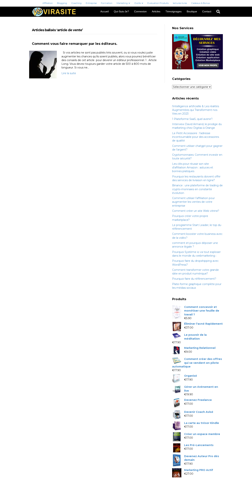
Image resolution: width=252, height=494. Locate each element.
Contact (206, 11)
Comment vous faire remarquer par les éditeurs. (74, 44)
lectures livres (180, 3)
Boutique (192, 11)
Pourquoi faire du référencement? (194, 278)
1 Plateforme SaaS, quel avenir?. (192, 119)
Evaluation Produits (158, 3)
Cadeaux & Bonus (200, 3)
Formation (106, 3)
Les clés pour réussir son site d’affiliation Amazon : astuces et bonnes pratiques (192, 167)
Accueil (104, 11)
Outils (137, 3)
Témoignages (173, 11)
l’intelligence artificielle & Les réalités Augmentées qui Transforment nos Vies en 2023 (195, 110)
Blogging (62, 3)
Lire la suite (68, 73)
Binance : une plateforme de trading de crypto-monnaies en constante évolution (197, 189)
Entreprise (91, 3)
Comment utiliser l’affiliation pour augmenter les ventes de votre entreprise (193, 201)
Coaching (76, 3)
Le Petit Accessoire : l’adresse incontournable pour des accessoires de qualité (195, 137)
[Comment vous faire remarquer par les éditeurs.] (43, 64)
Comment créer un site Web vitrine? (195, 211)
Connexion (140, 11)
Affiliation (47, 3)
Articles (156, 11)
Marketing (122, 3)
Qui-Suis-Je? (121, 11)
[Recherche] (217, 11)
